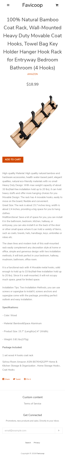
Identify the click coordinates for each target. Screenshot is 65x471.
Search (28, 442)
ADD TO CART (13, 159)
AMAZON (32, 74)
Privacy (37, 442)
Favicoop (40, 453)
